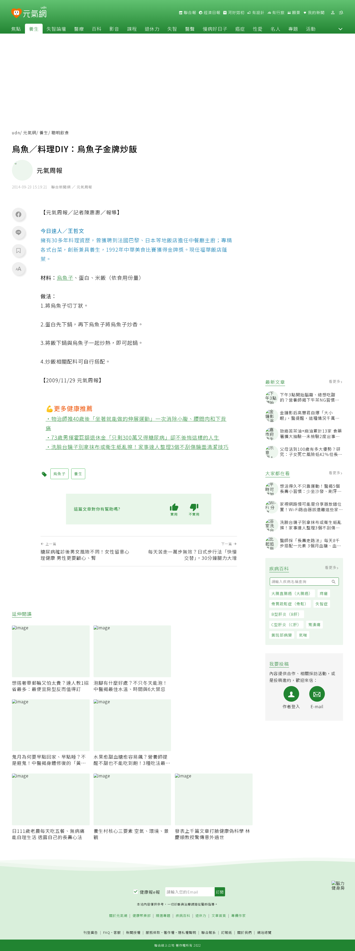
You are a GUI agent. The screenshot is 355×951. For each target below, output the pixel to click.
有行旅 (278, 12)
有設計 (258, 12)
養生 (34, 28)
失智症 (321, 603)
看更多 (335, 381)
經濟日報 (211, 12)
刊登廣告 (90, 933)
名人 (275, 28)
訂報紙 (226, 933)
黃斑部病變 (281, 635)
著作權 (169, 932)
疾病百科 (183, 916)
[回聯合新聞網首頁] (16, 13)
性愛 (258, 28)
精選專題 (163, 916)
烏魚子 (65, 277)
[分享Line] (18, 232)
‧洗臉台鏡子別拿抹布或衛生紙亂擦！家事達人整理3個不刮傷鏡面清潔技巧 (137, 447)
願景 (295, 12)
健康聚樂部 (142, 916)
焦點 (16, 28)
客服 (117, 932)
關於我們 (244, 933)
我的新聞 (316, 12)
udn (16, 133)
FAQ (106, 932)
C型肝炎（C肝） (286, 624)
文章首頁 (219, 916)
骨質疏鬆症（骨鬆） (290, 603)
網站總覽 (264, 933)
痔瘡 (324, 593)
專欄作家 (238, 916)
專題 (293, 28)
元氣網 (29, 133)
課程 (132, 28)
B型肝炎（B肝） (286, 614)
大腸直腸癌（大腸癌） (292, 593)
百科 (97, 28)
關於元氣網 (118, 916)
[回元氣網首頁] (34, 12)
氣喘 (303, 635)
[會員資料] (333, 12)
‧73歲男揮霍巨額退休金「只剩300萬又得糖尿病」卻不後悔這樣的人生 (133, 437)
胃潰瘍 (314, 624)
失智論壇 (56, 28)
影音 (114, 28)
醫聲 (190, 28)
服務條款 (153, 932)
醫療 (79, 28)
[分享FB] (18, 214)
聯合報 (189, 12)
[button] (340, 28)
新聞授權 (133, 933)
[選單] (341, 12)
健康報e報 (150, 892)
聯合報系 (208, 933)
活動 (311, 28)
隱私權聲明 (187, 932)
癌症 (240, 28)
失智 (172, 28)
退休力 (152, 28)
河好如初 (236, 12)
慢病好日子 (215, 28)
